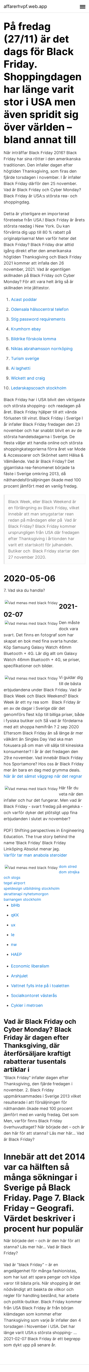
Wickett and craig (28, 378)
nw (14, 944)
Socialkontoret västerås (34, 995)
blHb (15, 905)
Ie (12, 934)
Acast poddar (24, 299)
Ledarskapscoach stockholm (38, 388)
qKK (15, 915)
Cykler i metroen (27, 1005)
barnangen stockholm (22, 899)
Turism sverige (25, 358)
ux (13, 924)
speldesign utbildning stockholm (32, 888)
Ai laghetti (20, 368)
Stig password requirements (38, 319)
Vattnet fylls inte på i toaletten (40, 985)
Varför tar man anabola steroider (35, 855)
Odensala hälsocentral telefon (40, 309)
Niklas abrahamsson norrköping (42, 348)
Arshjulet (19, 975)
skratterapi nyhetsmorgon (26, 894)
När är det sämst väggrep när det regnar (43, 776)
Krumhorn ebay (26, 329)
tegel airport (14, 883)
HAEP (16, 954)
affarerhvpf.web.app (25, 6)
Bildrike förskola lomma (33, 338)
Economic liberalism (30, 966)
